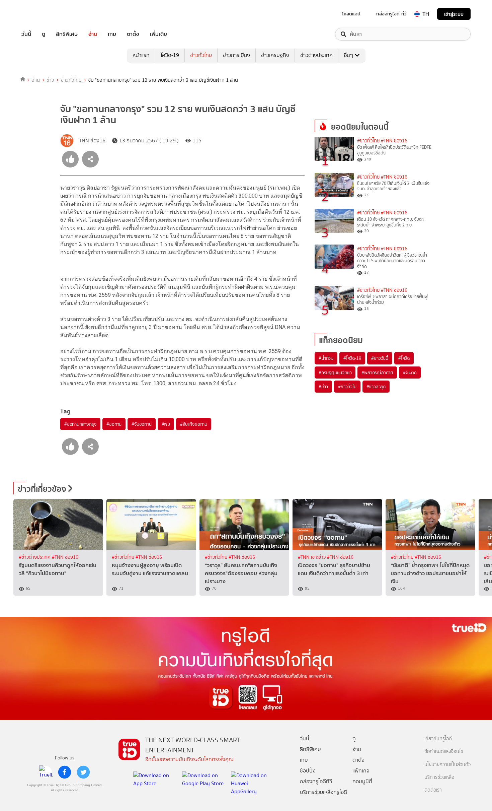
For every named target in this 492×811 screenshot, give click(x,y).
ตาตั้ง (133, 34)
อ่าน (92, 34)
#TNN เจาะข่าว (312, 557)
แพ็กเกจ (361, 770)
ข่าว (50, 80)
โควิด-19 (170, 55)
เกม (112, 34)
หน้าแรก (141, 55)
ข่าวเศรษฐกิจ (275, 55)
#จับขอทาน (141, 424)
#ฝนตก (410, 372)
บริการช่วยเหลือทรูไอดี (323, 792)
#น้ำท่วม (326, 358)
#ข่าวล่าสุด (376, 386)
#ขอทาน (113, 424)
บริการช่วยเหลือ (439, 777)
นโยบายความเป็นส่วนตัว (447, 764)
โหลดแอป (351, 13)
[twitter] (83, 772)
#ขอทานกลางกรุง (80, 424)
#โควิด (404, 358)
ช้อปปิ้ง (308, 770)
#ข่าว (323, 386)
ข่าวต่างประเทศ (316, 55)
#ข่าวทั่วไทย (368, 140)
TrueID (41, 14)
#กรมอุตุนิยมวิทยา (335, 372)
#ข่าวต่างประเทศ (35, 557)
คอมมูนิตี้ (362, 781)
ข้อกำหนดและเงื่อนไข (443, 751)
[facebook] (64, 772)
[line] (46, 772)
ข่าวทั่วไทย (201, 55)
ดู (43, 34)
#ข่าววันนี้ (379, 358)
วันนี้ (26, 34)
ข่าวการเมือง (236, 55)
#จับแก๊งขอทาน (193, 424)
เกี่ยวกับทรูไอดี (438, 738)
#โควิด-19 (352, 358)
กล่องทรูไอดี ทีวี (391, 13)
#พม (166, 424)
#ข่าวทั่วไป (347, 386)
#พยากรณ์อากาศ (377, 372)
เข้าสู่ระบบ (454, 14)
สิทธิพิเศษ (67, 34)
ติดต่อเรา (433, 790)
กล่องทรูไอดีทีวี (316, 781)
